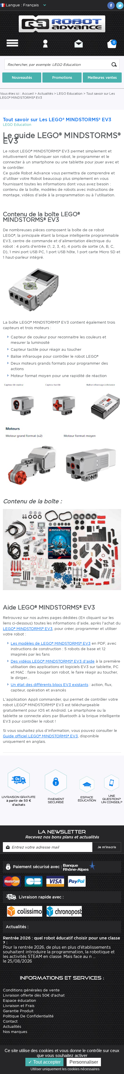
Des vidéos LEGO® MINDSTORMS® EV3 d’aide (53, 661)
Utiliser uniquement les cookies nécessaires (66, 1069)
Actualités (45, 94)
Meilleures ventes (102, 77)
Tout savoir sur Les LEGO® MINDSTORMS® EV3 (57, 119)
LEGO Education (69, 94)
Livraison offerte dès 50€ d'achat (34, 995)
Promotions (62, 77)
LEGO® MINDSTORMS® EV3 (27, 628)
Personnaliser (83, 1062)
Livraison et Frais (18, 1006)
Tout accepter (46, 1062)
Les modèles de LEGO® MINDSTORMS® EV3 (51, 643)
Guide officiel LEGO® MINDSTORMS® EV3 (40, 736)
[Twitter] (119, 5)
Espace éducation (19, 1000)
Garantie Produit (18, 1011)
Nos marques (15, 1032)
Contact (10, 1021)
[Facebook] (111, 5)
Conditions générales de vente (31, 990)
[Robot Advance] (62, 23)
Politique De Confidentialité (28, 1016)
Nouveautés (22, 77)
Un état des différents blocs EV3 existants (49, 685)
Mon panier (113, 45)
